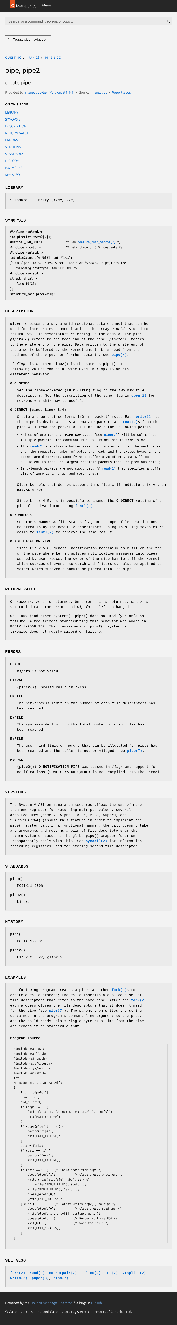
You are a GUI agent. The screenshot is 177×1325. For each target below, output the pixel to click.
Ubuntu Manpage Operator (51, 1303)
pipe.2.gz (53, 57)
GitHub (96, 1303)
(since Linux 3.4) (38, 410)
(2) (139, 396)
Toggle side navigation (29, 39)
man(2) (33, 57)
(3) (40, 1278)
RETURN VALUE (17, 133)
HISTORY (12, 161)
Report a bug (122, 92)
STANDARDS (14, 154)
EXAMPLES (13, 168)
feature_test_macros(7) (96, 242)
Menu (46, 5)
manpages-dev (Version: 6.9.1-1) (49, 92)
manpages (99, 92)
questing (13, 57)
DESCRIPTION (15, 126)
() (16, 879)
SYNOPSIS (12, 119)
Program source (25, 1038)
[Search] (168, 21)
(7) (119, 355)
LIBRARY (11, 112)
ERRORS (11, 140)
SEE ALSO (12, 175)
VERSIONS (13, 147)
